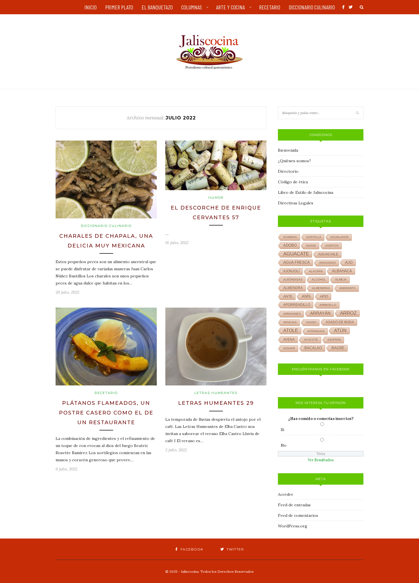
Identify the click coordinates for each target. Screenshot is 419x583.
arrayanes (292, 313)
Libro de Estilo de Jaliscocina (305, 192)
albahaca (342, 271)
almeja (341, 279)
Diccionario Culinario (106, 226)
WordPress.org (292, 526)
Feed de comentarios (298, 515)
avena (289, 339)
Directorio (288, 171)
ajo (349, 262)
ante (287, 296)
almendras (321, 288)
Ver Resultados (321, 460)
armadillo (328, 304)
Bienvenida (288, 150)
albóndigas (292, 279)
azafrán (334, 339)
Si (282, 429)
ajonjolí (291, 271)
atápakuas (316, 331)
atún (340, 330)
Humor (216, 198)
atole (290, 330)
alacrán (316, 271)
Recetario (106, 393)
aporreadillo (296, 304)
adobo (290, 245)
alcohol (319, 279)
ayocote (311, 339)
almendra (293, 288)
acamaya (290, 237)
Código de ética (293, 181)
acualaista (340, 237)
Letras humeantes (215, 393)
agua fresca (296, 263)
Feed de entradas (294, 504)
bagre (338, 348)
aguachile (328, 254)
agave (311, 245)
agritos (332, 245)
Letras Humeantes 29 (216, 403)
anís (306, 296)
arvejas (290, 322)
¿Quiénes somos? (294, 160)
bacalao (313, 348)
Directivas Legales (295, 203)
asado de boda (340, 322)
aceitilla (313, 237)
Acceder (285, 494)
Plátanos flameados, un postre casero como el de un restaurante (106, 412)
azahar (289, 348)
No (283, 445)
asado (311, 322)
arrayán (320, 313)
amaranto (347, 288)
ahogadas (327, 262)
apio (324, 296)
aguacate (296, 254)
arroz (348, 313)
